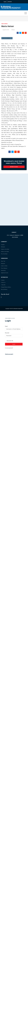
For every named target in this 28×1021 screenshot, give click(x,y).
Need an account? (9, 354)
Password (7, 332)
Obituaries (4, 23)
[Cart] (2, 13)
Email (6, 326)
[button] (21, 13)
